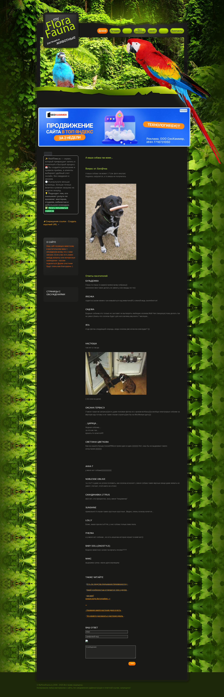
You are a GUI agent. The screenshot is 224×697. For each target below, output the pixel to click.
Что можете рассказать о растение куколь (105, 616)
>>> (132, 663)
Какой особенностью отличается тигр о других (107, 590)
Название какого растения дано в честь (104, 610)
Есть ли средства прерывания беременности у (107, 584)
